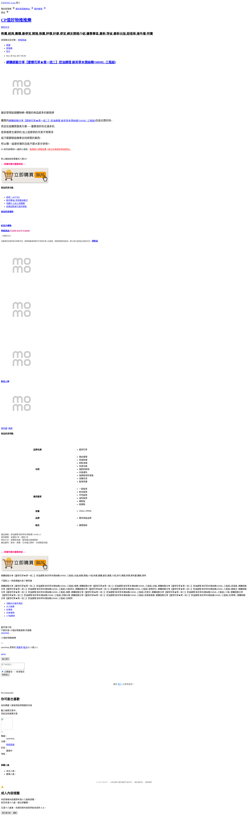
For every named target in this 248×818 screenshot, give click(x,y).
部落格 (9, 48)
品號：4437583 (13, 197)
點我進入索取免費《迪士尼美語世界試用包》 (50, 149)
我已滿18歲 (6, 813)
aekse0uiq (5, 633)
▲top (3, 654)
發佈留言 (5, 675)
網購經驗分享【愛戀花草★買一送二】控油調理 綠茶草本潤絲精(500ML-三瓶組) (61, 62)
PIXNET (105, 782)
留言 (25, 647)
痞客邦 (19, 647)
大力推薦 (10, 606)
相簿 (8, 45)
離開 (15, 813)
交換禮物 (10, 613)
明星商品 (5, 231)
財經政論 (22, 40)
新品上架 (5, 381)
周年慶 (4, 428)
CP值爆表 (10, 616)
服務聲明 (148, 782)
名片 (8, 51)
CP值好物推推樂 (16, 20)
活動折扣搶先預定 (14, 603)
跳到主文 (5, 27)
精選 (10, 428)
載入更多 (5, 659)
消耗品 (95, 241)
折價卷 (9, 610)
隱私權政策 (138, 782)
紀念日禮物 (6, 226)
